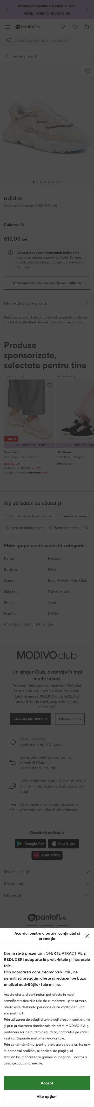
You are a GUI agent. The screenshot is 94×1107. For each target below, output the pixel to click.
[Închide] (87, 936)
